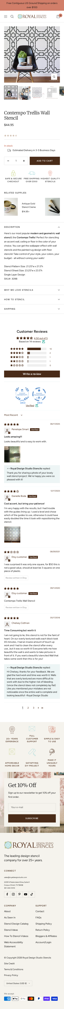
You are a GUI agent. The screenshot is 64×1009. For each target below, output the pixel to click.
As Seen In (10, 917)
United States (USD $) (16, 983)
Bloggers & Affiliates (46, 936)
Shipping (9, 309)
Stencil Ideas (11, 929)
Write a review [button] (32, 374)
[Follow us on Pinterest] (19, 894)
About (7, 911)
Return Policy (42, 929)
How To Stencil (14, 299)
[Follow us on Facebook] (7, 894)
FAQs (38, 917)
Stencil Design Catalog (16, 923)
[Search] (12, 16)
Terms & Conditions (13, 969)
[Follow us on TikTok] (32, 894)
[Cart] (58, 16)
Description (12, 227)
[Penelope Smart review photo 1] (12, 454)
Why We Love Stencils (18, 290)
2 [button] (28, 707)
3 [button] (33, 707)
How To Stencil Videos (16, 936)
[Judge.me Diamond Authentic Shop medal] (22, 394)
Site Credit (9, 963)
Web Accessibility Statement (13, 944)
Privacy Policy (11, 975)
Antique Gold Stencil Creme (29, 205)
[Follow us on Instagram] (13, 894)
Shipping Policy (43, 923)
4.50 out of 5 (41, 338)
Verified (30, 405)
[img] (11, 424)
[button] (17, 349)
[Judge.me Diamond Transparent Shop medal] (39, 394)
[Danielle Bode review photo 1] (12, 534)
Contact (39, 911)
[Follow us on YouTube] (26, 894)
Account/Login (43, 942)
